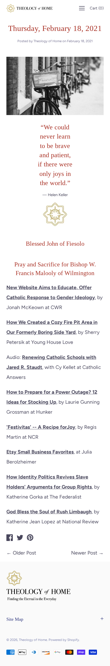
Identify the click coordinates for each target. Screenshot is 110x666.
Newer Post (84, 553)
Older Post (24, 553)
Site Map (14, 619)
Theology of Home (33, 640)
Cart (97, 8)
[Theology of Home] (9, 538)
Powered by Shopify (64, 640)
